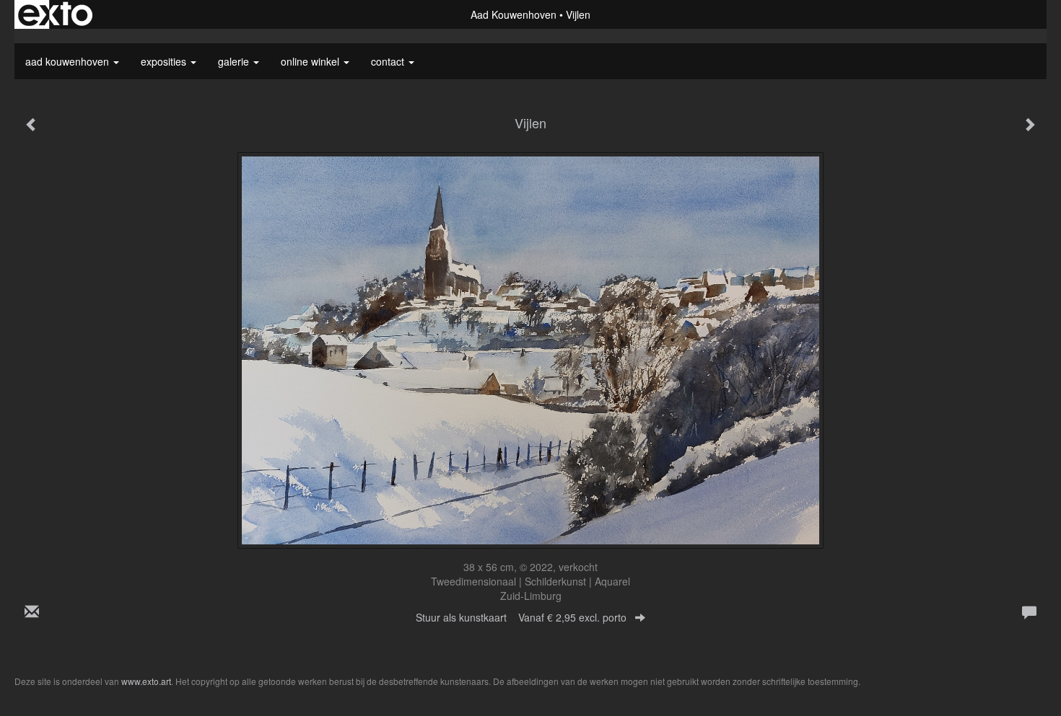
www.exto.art (146, 681)
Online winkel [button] (311, 61)
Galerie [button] (235, 61)
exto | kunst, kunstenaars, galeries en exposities (55, 14)
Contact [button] (389, 61)
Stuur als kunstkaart (521, 617)
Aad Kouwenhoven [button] (68, 61)
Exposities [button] (165, 61)
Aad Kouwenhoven (513, 14)
